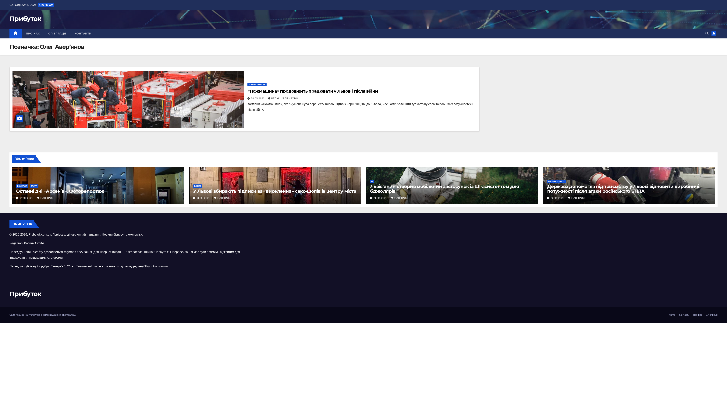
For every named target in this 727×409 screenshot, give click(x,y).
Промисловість (257, 85)
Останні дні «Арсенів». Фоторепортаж (60, 191)
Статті (34, 186)
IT (372, 181)
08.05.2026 (204, 198)
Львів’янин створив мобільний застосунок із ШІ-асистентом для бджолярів (444, 189)
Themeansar (68, 314)
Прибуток (25, 19)
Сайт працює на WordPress (25, 314)
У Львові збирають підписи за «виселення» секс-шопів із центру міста (274, 191)
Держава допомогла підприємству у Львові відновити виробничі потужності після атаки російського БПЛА (623, 189)
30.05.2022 (258, 98)
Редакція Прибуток (285, 98)
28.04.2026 (381, 198)
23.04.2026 (558, 198)
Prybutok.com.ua (40, 234)
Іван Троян (48, 198)
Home (672, 314)
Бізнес (197, 186)
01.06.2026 (27, 198)
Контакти (82, 33)
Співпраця (57, 33)
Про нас (33, 33)
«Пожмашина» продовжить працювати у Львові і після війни (312, 91)
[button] (706, 33)
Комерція (22, 186)
